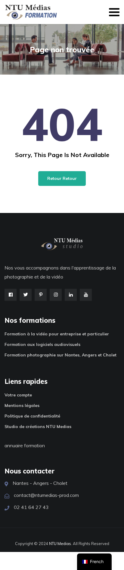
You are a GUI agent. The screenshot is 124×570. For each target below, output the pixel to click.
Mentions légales (22, 405)
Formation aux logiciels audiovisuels (42, 344)
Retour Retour (62, 178)
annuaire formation (25, 445)
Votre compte (18, 395)
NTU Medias (60, 543)
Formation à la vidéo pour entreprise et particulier (57, 334)
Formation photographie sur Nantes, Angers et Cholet (60, 355)
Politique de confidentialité (32, 416)
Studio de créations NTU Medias (38, 426)
